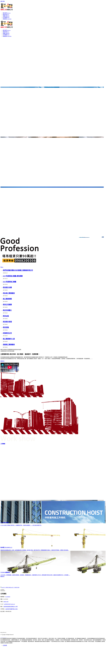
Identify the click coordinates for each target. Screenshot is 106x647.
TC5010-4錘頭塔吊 (5, 572)
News (1, 267)
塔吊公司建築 (7, 304)
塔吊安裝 (6, 327)
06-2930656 (7, 596)
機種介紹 (6, 15)
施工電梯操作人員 (9, 339)
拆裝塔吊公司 (7, 333)
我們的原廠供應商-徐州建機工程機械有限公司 (18, 270)
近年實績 (6, 17)
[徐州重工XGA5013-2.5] (14, 544)
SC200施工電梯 (4, 522)
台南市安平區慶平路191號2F (11, 609)
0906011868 (5, 601)
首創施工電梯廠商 (9, 344)
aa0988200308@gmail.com (9, 604)
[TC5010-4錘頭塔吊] (14, 569)
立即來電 (5, 645)
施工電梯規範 (7, 299)
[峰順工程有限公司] (6, 10)
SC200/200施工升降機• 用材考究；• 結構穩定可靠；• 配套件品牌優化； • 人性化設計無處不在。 (21, 525)
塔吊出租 (6, 316)
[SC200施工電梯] (14, 519)
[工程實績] (52, 500)
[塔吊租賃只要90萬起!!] (52, 87)
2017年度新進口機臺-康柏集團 (13, 276)
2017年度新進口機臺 (9, 281)
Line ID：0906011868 (14, 587)
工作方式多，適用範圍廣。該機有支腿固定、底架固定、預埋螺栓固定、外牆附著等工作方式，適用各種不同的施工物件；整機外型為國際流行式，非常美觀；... (35, 575)
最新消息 (6, 14)
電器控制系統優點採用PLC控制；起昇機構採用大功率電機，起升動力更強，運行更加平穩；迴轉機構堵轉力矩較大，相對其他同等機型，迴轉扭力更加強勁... (34, 550)
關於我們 (6, 13)
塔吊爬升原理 (7, 321)
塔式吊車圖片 (7, 310)
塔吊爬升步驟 (7, 287)
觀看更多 (2, 361)
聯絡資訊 (7, 18)
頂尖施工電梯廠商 (9, 293)
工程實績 (2, 443)
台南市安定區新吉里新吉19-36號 (10, 606)
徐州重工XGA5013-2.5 (6, 547)
